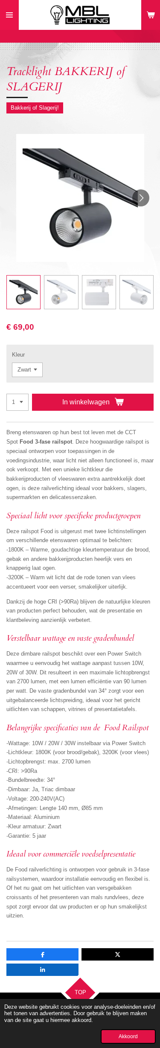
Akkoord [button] (128, 1036)
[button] (23, 292)
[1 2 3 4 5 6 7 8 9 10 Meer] (17, 402)
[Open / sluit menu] (9, 15)
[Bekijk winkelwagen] (150, 15)
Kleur (18, 354)
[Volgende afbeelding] (140, 197)
